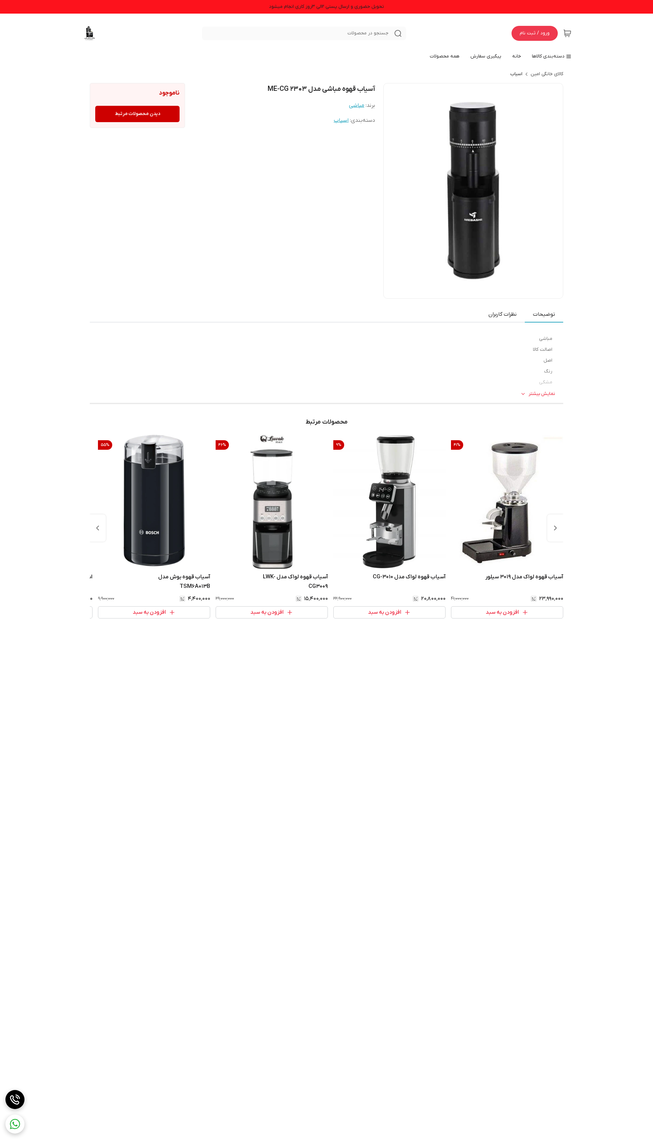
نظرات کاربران (502, 314)
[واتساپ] (14, 1124)
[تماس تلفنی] (14, 1099)
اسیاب (516, 74)
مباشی (356, 105)
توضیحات (544, 314)
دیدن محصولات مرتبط (137, 114)
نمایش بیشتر (542, 394)
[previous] (555, 528)
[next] (97, 528)
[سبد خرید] (567, 33)
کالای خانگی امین (547, 74)
